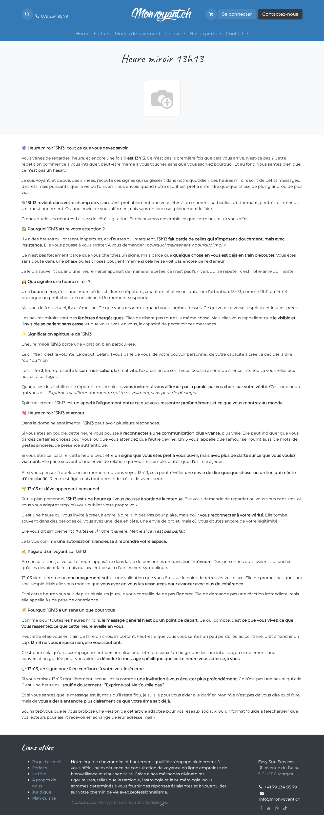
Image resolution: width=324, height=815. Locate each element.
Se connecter (237, 14)
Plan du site (44, 798)
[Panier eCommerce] (211, 14)
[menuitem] (82, 33)
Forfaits (39, 767)
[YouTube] (269, 808)
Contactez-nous (280, 14)
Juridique (42, 792)
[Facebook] (261, 808)
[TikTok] (285, 808)
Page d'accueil (46, 761)
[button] (27, 14)
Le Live (39, 774)
